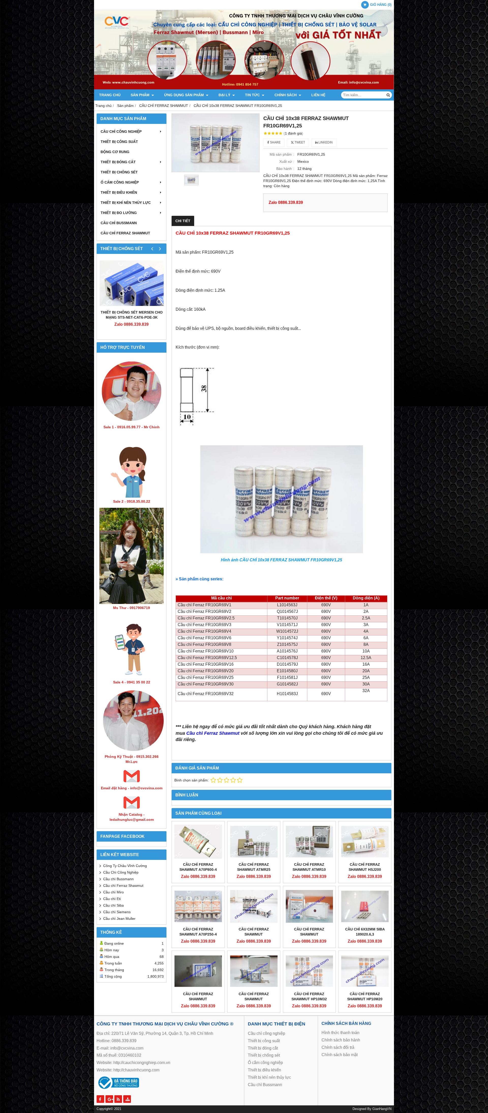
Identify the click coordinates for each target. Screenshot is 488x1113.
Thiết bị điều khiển (119, 192)
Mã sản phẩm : (282, 154)
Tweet (299, 142)
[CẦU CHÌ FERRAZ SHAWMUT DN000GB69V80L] (254, 971)
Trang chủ (109, 95)
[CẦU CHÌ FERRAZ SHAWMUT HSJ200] (365, 841)
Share (275, 142)
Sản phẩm (140, 95)
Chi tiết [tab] (182, 221)
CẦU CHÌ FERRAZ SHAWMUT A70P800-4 (198, 867)
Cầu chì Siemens (117, 912)
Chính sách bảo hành (341, 1040)
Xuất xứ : (286, 161)
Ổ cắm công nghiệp (265, 1062)
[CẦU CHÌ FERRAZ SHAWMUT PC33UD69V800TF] (309, 906)
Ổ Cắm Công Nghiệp (120, 182)
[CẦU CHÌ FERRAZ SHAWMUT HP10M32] (309, 971)
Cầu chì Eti (112, 899)
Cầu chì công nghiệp (121, 131)
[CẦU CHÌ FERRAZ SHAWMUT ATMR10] (309, 841)
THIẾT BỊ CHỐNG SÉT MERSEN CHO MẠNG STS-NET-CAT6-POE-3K (132, 314)
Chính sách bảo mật (340, 1055)
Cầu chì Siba (113, 905)
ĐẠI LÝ (225, 95)
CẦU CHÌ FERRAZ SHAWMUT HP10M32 (309, 996)
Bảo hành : (285, 169)
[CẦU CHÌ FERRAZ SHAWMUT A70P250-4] (198, 906)
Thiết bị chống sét (119, 172)
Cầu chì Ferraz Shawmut (123, 885)
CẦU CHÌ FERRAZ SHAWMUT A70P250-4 (198, 931)
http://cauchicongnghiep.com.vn (141, 1062)
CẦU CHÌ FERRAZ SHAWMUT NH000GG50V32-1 (253, 934)
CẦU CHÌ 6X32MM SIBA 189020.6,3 (365, 931)
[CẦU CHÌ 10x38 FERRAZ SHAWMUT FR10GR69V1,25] (215, 143)
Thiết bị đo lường (119, 213)
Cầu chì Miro (113, 892)
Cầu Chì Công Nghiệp (121, 872)
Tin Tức (253, 95)
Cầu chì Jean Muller (119, 918)
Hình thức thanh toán (340, 1032)
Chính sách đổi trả (338, 1047)
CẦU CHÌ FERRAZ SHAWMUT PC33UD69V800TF (309, 934)
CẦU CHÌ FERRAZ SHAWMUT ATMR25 (253, 867)
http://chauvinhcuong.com (136, 1070)
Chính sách (286, 95)
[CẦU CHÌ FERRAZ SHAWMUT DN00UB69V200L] (198, 971)
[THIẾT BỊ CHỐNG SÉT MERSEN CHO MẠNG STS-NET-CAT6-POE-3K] (131, 283)
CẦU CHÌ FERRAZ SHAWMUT (125, 233)
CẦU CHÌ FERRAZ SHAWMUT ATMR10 (309, 867)
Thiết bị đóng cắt (118, 162)
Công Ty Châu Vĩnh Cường (125, 866)
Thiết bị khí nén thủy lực (126, 203)
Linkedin (325, 142)
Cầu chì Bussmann (119, 223)
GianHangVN (381, 1109)
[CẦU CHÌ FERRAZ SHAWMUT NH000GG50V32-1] (254, 906)
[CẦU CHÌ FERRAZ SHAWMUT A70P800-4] (198, 841)
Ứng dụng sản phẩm (184, 95)
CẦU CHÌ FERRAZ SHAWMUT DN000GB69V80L (254, 999)
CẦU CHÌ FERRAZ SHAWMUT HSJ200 (365, 867)
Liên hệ (318, 95)
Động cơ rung (115, 152)
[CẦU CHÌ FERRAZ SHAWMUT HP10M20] (365, 971)
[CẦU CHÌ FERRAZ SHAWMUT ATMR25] (254, 841)
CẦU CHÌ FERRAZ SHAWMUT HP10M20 (365, 996)
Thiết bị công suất (119, 142)
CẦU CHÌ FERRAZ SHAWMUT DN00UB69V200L (198, 999)
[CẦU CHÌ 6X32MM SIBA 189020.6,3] (365, 906)
